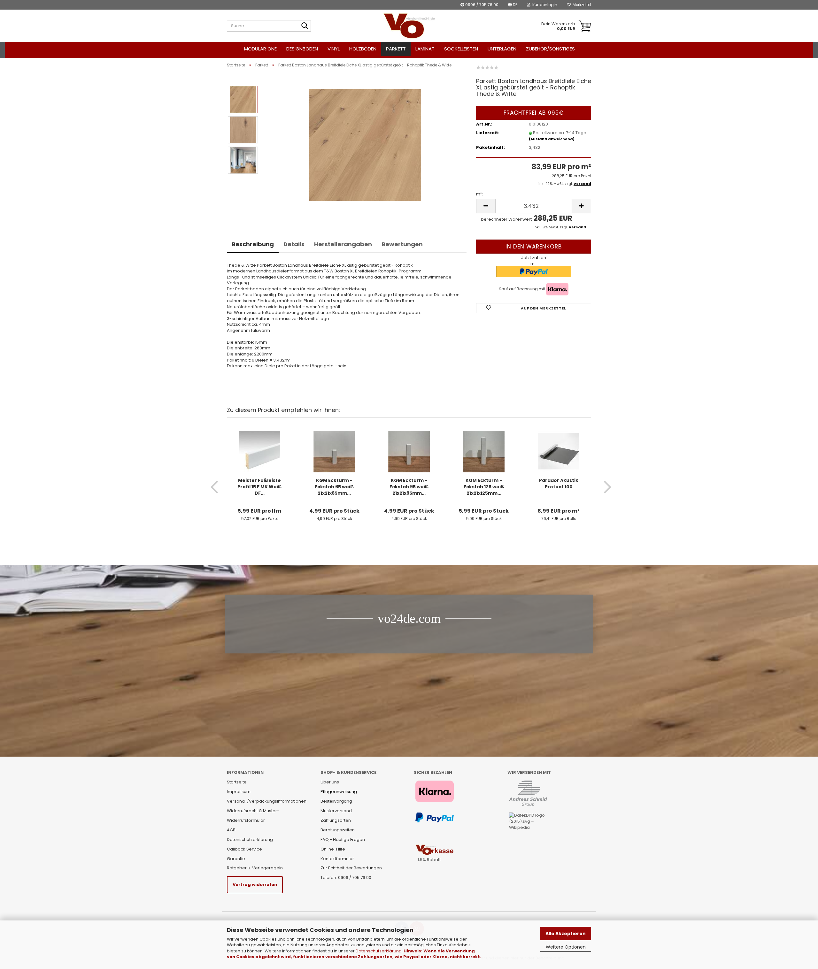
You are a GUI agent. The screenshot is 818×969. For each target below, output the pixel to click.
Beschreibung (253, 244)
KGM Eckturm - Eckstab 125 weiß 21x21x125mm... (484, 486)
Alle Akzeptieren (565, 933)
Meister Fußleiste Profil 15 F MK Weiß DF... (259, 486)
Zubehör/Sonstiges (550, 48)
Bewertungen (402, 244)
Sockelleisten (461, 48)
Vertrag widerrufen (255, 884)
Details (294, 244)
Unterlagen (502, 48)
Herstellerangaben (343, 244)
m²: (479, 194)
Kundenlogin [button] (543, 4)
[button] (512, 5)
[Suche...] (305, 26)
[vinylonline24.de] (409, 26)
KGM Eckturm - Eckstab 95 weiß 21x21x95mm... (409, 486)
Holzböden (362, 48)
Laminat (425, 48)
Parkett (396, 48)
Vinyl (334, 48)
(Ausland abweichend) (552, 138)
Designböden (302, 48)
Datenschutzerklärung (379, 951)
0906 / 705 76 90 (481, 4)
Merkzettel (581, 4)
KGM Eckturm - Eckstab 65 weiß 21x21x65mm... (334, 486)
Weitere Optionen (566, 947)
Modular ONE (260, 48)
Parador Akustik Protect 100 (558, 483)
